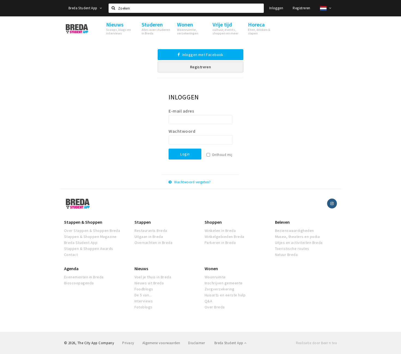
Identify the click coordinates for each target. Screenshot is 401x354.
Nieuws (141, 268)
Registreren (301, 8)
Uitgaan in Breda (148, 236)
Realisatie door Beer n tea (316, 343)
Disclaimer (196, 343)
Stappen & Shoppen (83, 222)
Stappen (142, 222)
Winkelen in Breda (220, 230)
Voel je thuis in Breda (152, 277)
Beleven (282, 222)
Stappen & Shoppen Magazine (90, 236)
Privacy (128, 343)
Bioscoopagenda (79, 283)
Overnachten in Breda (153, 242)
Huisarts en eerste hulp (225, 295)
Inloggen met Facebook (202, 54)
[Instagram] (332, 203)
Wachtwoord (182, 131)
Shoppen (213, 222)
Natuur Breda (286, 254)
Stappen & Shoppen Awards (88, 248)
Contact (71, 254)
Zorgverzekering (219, 289)
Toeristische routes (292, 248)
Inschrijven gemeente (224, 283)
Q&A (208, 301)
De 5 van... (143, 295)
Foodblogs (143, 289)
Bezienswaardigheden (294, 230)
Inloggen (276, 8)
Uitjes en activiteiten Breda (299, 242)
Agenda (71, 268)
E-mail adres (181, 111)
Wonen (211, 268)
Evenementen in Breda (84, 277)
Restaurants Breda (150, 230)
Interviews (143, 301)
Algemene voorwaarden (161, 343)
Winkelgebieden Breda (224, 236)
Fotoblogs (143, 307)
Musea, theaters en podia (297, 236)
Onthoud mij (222, 155)
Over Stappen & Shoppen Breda (92, 230)
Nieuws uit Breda (149, 283)
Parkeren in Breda (220, 242)
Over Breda (215, 307)
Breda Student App (83, 8)
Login (185, 154)
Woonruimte (215, 277)
